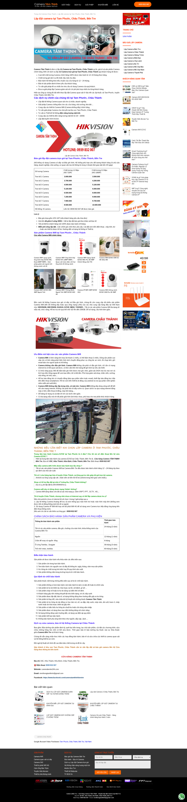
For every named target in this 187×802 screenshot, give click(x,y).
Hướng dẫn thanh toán (94, 787)
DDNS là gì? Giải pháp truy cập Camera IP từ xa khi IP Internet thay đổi (140, 180)
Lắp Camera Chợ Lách (133, 61)
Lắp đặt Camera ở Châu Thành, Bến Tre (104, 692)
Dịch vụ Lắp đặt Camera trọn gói (76, 762)
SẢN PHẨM (127, 36)
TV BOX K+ (68, 774)
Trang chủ (37, 14)
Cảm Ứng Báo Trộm (41, 768)
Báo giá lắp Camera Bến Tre (74, 757)
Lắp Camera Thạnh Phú (133, 73)
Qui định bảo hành (113, 787)
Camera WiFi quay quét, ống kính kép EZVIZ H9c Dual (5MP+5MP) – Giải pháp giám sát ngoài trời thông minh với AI (43, 262)
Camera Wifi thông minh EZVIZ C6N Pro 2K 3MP (108, 291)
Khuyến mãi (103, 5)
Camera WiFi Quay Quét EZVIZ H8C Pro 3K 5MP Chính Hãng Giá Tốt (86, 260)
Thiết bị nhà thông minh (42, 774)
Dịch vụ (77, 5)
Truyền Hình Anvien (41, 771)
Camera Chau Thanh (48, 14)
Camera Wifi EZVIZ (139, 130)
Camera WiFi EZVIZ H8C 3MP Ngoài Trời (42, 291)
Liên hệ (115, 5)
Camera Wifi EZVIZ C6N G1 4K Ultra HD (109, 259)
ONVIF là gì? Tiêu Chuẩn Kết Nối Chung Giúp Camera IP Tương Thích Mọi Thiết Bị (140, 111)
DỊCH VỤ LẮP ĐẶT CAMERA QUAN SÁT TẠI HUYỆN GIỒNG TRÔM (59, 693)
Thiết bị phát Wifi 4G (41, 765)
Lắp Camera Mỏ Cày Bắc (134, 67)
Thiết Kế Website (70, 771)
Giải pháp (89, 5)
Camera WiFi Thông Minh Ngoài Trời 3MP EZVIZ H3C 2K (65, 292)
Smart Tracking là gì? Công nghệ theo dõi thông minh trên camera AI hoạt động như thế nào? (140, 155)
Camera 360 (38, 762)
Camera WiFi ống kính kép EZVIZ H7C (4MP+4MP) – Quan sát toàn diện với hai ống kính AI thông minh (65, 261)
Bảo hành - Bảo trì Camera (74, 759)
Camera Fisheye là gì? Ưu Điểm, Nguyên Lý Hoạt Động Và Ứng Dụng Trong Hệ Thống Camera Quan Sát (140, 168)
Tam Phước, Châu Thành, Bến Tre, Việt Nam (76, 742)
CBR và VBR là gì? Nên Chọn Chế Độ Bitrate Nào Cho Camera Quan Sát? (140, 89)
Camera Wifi (38, 757)
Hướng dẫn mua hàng (75, 787)
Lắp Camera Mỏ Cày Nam (134, 70)
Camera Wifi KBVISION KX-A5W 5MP (140, 98)
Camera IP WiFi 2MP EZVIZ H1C (87, 291)
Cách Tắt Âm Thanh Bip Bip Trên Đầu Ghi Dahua (140, 141)
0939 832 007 (144, 4)
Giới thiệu (66, 5)
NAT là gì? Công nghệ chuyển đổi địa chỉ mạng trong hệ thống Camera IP (140, 191)
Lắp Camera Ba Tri (131, 64)
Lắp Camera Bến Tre (132, 49)
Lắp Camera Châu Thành (134, 52)
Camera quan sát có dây (43, 759)
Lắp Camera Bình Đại (132, 58)
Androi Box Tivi (70, 768)
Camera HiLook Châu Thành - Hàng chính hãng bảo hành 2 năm (103, 716)
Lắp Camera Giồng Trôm (134, 55)
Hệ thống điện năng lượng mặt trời (77, 765)
